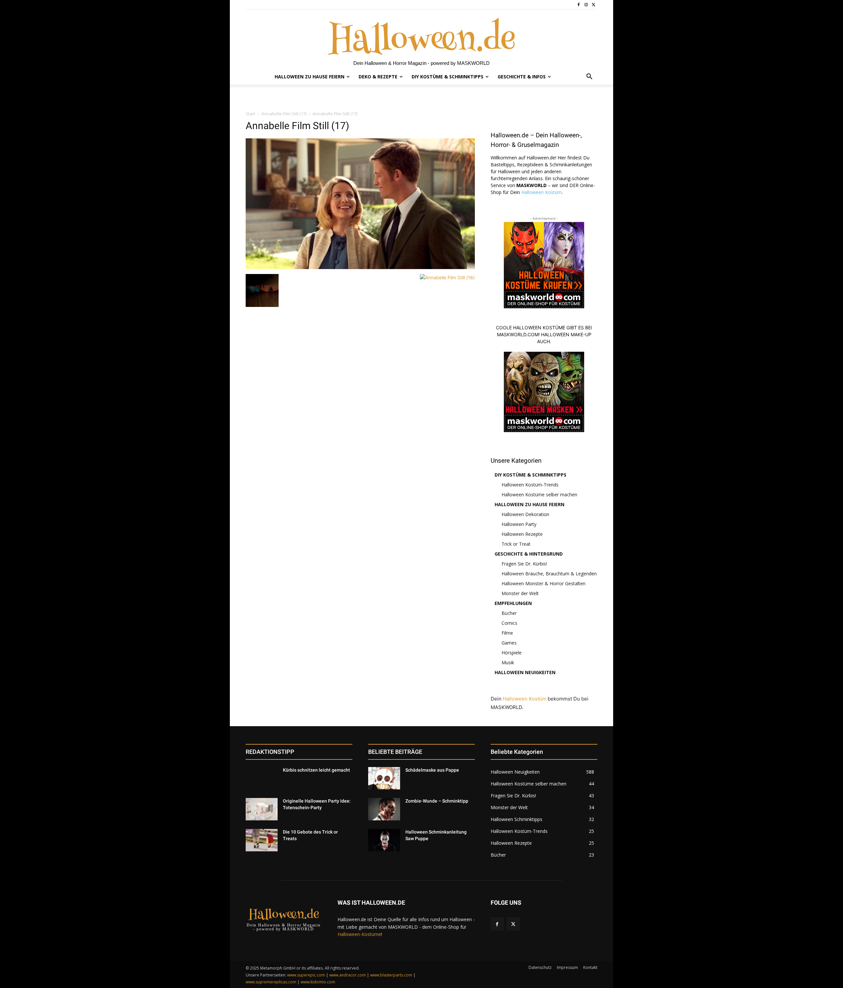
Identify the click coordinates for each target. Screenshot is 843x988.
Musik (508, 662)
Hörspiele (512, 652)
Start (250, 114)
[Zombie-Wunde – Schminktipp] (384, 809)
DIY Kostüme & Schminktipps (530, 475)
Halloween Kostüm (541, 192)
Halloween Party (519, 524)
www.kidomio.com (318, 982)
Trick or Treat (516, 544)
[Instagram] (586, 5)
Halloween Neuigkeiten (525, 672)
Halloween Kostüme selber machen (539, 494)
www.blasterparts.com (391, 975)
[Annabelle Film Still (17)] (360, 267)
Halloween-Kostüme (359, 934)
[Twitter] (593, 5)
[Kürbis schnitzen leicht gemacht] (262, 778)
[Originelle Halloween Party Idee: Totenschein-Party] (262, 809)
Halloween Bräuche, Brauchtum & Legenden (549, 573)
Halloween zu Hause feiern (529, 504)
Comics (509, 623)
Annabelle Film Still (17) (283, 114)
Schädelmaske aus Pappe (432, 770)
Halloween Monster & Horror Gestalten (543, 583)
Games (509, 643)
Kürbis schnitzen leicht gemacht (316, 770)
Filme (507, 633)
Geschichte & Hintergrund (529, 554)
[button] (589, 77)
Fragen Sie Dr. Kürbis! (524, 564)
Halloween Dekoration (525, 514)
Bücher (509, 613)
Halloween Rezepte (522, 534)
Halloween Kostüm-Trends (530, 484)
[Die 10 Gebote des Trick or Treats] (262, 840)
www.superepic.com (306, 975)
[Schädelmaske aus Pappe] (384, 778)
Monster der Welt (520, 593)
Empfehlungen (513, 603)
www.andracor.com (347, 975)
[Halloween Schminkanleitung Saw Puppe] (384, 840)
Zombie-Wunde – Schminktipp (436, 801)
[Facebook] (579, 5)
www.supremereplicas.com (271, 982)
